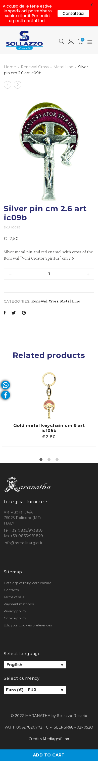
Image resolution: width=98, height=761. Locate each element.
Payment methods (19, 604)
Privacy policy (15, 611)
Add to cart (49, 755)
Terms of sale (14, 597)
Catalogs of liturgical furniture (27, 583)
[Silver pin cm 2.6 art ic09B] (5, 313)
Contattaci (73, 13)
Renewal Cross (34, 66)
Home (10, 66)
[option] (49, 409)
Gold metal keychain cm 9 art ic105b (49, 428)
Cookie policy (15, 618)
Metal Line (63, 66)
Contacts (11, 590)
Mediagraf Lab (56, 739)
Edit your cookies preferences (28, 625)
